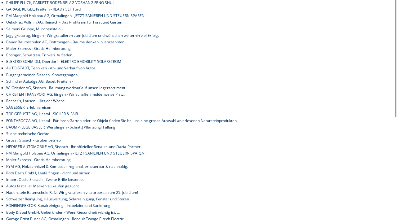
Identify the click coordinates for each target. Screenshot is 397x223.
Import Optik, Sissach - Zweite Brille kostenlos (45, 179)
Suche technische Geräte (27, 133)
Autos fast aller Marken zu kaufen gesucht (42, 186)
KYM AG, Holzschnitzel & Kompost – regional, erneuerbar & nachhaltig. (67, 166)
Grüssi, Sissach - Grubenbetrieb (33, 140)
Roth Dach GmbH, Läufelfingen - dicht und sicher (48, 173)
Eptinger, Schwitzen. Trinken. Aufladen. (39, 55)
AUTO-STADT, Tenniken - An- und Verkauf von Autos (51, 68)
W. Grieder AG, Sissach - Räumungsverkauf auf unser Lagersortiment (65, 87)
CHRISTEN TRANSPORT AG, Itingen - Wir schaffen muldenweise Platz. (65, 94)
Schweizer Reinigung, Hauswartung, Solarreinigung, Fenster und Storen (67, 199)
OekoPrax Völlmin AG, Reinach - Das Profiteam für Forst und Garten (64, 22)
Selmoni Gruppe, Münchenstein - (34, 29)
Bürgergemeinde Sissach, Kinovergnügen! (42, 74)
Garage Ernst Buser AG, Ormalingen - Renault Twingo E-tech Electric (65, 218)
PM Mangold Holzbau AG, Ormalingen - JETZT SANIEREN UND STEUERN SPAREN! (75, 15)
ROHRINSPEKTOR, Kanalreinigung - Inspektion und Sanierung (58, 205)
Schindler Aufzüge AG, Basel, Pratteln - (39, 81)
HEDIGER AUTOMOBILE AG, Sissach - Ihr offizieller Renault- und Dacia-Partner (73, 146)
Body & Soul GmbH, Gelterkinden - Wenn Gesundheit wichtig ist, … (63, 212)
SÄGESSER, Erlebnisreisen (28, 107)
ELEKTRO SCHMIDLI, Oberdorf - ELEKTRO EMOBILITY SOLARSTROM (63, 61)
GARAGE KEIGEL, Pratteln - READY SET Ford (43, 9)
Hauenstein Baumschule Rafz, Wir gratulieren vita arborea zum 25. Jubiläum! (72, 192)
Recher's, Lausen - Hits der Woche (35, 100)
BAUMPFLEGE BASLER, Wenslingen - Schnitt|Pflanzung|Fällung (60, 127)
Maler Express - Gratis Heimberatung (38, 48)
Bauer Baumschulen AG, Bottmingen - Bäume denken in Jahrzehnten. (65, 42)
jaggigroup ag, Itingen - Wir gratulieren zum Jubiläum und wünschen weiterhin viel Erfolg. (82, 35)
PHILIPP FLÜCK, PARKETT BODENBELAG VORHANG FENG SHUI (60, 2)
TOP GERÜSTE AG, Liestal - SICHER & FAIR (42, 113)
